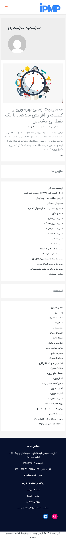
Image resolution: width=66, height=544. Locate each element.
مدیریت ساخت (56, 244)
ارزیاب (60, 198)
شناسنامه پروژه (56, 328)
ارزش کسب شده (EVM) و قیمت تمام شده (43, 193)
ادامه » (59, 156)
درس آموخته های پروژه (52, 383)
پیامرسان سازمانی (55, 203)
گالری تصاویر (57, 389)
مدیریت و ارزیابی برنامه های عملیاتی (46, 269)
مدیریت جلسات (55, 234)
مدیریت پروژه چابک (54, 223)
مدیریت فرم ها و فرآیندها (51, 249)
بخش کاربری (57, 308)
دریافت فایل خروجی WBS (51, 424)
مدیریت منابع (56, 353)
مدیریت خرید (56, 239)
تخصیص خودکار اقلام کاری (51, 363)
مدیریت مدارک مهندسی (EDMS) (47, 259)
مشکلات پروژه (56, 368)
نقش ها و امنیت (55, 343)
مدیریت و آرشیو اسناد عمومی (50, 264)
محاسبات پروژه (56, 358)
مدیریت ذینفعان (55, 414)
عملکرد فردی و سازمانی (46, 198)
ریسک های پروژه (55, 373)
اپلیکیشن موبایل (55, 188)
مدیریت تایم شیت (54, 228)
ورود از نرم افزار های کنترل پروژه (48, 419)
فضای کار (58, 323)
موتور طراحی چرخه (54, 348)
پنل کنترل (58, 313)
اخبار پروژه (58, 378)
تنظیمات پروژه (56, 333)
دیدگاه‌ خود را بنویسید (53, 127)
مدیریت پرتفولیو (55, 218)
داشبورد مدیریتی (55, 318)
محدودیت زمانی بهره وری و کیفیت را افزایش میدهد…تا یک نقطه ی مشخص (34, 115)
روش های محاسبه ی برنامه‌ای (49, 409)
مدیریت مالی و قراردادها (52, 254)
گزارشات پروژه (56, 393)
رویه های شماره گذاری (53, 404)
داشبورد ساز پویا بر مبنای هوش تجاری (45, 208)
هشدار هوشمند (56, 274)
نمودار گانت (57, 338)
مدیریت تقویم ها (55, 399)
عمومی (38, 127)
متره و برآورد (57, 213)
